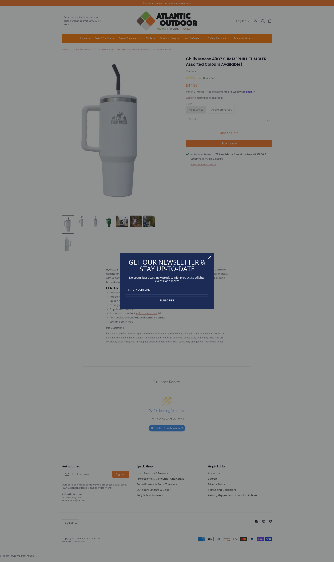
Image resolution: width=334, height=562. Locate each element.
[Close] (210, 257)
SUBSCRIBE (167, 300)
